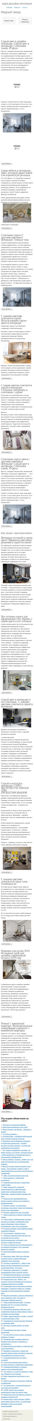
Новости (17, 7)
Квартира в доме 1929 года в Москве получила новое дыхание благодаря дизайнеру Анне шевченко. (15, 1258)
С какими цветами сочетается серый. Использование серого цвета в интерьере (14, 319)
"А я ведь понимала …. (11, 1134)
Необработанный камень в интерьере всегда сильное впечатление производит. (15, 1276)
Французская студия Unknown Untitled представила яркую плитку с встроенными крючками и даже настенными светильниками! (16, 1402)
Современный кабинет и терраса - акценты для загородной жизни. (14, 1368)
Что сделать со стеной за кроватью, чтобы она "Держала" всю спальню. (17, 1372)
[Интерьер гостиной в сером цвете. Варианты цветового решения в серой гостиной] (17, 573)
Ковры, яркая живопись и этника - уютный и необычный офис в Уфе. (17, 1317)
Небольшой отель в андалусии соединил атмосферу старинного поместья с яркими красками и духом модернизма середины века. (16, 1289)
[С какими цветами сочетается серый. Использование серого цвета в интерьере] (17, 352)
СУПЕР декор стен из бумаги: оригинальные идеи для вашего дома (14, 1391)
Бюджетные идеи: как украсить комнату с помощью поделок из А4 (16, 1396)
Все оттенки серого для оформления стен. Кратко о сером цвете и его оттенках (16, 618)
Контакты (5, 1413)
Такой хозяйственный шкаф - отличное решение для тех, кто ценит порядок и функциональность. (16, 1304)
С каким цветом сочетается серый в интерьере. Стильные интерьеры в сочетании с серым (16, 388)
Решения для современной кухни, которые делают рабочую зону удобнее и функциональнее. (15, 1201)
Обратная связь (6, 1418)
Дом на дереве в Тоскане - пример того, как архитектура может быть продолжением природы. (17, 1161)
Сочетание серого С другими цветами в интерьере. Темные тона (15, 237)
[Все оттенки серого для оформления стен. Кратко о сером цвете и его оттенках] (17, 680)
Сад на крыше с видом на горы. (14, 1233)
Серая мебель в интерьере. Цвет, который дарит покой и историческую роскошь (16, 172)
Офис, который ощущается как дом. (15, 1175)
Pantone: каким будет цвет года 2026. (16, 1212)
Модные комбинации (25, 20)
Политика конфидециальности (10, 1416)
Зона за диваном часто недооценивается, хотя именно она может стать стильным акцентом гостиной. (17, 1247)
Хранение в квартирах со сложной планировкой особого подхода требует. (14, 1271)
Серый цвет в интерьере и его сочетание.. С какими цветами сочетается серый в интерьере (17, 702)
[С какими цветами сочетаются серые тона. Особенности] (17, 931)
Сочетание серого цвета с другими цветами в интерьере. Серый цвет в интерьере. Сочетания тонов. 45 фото (15, 463)
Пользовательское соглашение (15, 1413)
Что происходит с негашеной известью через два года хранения (16, 1386)
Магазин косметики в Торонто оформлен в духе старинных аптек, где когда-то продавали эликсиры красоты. (17, 1297)
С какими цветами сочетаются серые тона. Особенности (14, 881)
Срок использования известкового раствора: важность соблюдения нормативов (17, 1363)
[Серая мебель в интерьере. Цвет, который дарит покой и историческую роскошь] (17, 213)
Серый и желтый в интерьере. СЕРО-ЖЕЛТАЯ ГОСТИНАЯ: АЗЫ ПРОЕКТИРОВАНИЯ (15, 787)
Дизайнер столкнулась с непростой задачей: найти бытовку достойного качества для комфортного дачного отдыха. (16, 1353)
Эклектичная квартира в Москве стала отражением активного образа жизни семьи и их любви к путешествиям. (17, 1311)
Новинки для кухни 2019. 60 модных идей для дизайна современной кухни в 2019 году (15, 954)
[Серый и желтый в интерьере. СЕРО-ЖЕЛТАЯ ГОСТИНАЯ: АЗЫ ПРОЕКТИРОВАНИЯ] (17, 858)
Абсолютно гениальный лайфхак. (14, 1125)
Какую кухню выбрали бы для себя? (15, 1127)
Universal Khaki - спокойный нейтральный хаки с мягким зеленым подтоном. (16, 1137)
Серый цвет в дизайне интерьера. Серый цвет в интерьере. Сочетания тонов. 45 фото (15, 44)
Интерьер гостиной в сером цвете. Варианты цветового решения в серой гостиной (16, 539)
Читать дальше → (6, 163)
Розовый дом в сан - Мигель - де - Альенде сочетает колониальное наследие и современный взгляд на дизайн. (16, 1281)
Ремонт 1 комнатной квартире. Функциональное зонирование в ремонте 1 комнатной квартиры (16, 1026)
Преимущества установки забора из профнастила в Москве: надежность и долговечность (15, 1341)
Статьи (24, 7)
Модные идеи (9, 21)
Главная (9, 7)
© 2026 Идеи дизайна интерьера (10, 1411)
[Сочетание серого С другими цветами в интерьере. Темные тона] (17, 297)
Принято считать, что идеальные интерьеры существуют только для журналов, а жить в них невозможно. (17, 1207)
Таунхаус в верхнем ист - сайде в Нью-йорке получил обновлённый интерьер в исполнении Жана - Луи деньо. (16, 1265)
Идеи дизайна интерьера (17, 3)
